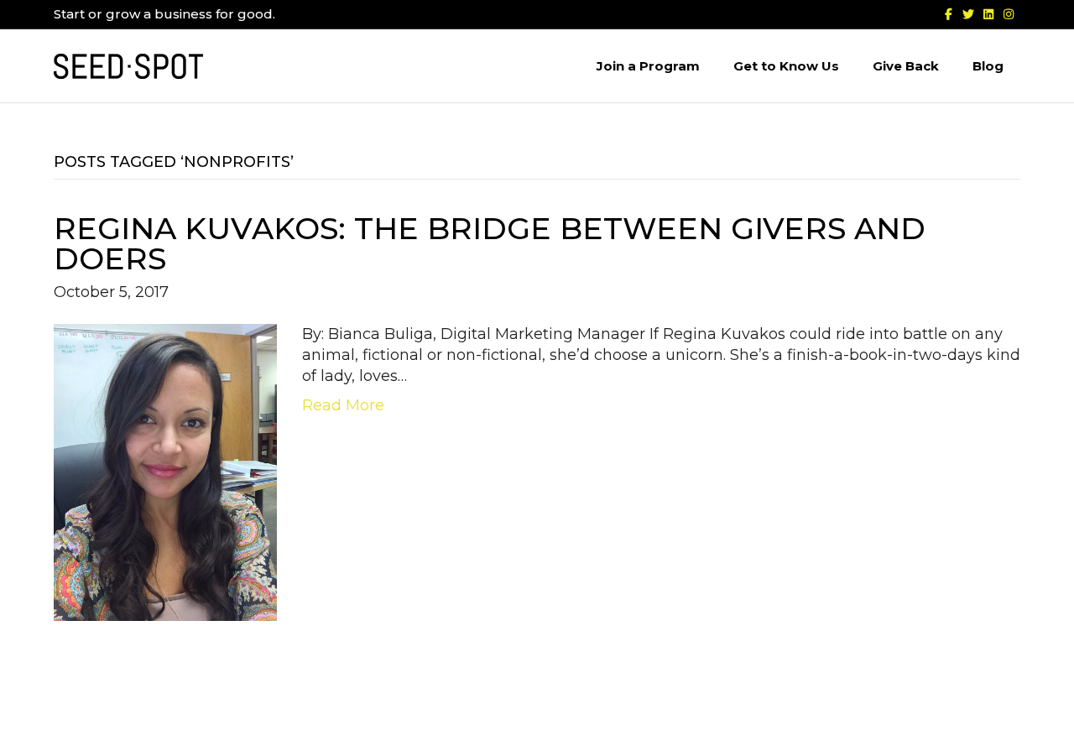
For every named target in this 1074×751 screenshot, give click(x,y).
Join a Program (648, 66)
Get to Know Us (786, 66)
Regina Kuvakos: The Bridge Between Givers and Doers (489, 243)
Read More (343, 405)
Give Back (906, 66)
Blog (988, 66)
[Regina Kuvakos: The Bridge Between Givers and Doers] (165, 471)
